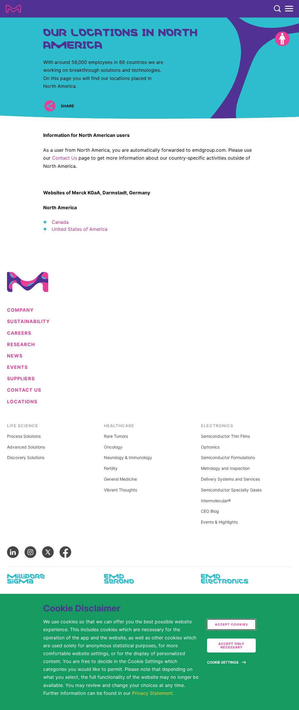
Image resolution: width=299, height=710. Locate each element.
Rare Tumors (116, 436)
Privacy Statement (152, 693)
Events (17, 367)
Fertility (111, 468)
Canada (60, 222)
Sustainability (28, 321)
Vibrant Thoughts (120, 490)
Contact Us (64, 158)
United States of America (79, 229)
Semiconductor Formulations (228, 457)
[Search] (277, 8)
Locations (22, 401)
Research (21, 344)
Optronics (210, 447)
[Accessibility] (282, 39)
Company (20, 310)
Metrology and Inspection (225, 468)
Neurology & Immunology (128, 457)
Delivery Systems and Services (230, 479)
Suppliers (21, 378)
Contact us (24, 390)
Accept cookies (231, 624)
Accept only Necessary (231, 645)
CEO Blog (210, 511)
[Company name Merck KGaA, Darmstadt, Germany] (13, 9)
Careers (19, 333)
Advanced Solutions (26, 447)
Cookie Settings (223, 662)
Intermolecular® (216, 500)
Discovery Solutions (25, 457)
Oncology (113, 447)
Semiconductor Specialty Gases (231, 490)
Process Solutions (24, 436)
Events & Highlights (219, 522)
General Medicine (120, 479)
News (14, 356)
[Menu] (289, 8)
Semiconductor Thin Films (225, 436)
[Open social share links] (49, 105)
